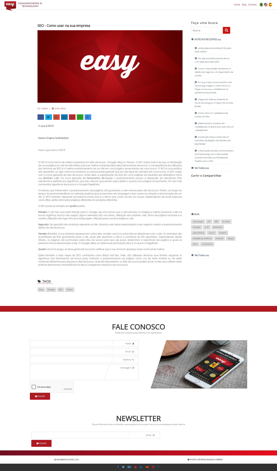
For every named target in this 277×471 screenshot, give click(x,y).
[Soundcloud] (147, 467)
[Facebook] (118, 467)
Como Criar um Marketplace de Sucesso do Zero (211, 115)
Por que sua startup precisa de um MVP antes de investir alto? (212, 60)
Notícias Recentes (207, 39)
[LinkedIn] (141, 467)
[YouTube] (135, 467)
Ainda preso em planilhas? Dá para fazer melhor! (213, 50)
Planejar (196, 227)
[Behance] (130, 467)
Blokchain (217, 227)
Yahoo (70, 289)
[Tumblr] (158, 467)
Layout (212, 233)
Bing (41, 289)
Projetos (222, 233)
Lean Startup (198, 233)
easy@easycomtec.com (68, 459)
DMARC (226, 221)
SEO (60, 289)
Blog (244, 4)
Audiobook (207, 244)
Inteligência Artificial (202, 238)
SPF (209, 221)
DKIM (195, 244)
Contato (252, 4)
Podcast (219, 238)
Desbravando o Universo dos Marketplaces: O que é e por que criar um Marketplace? (214, 127)
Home (237, 4)
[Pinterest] (153, 467)
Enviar (41, 396)
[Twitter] (123, 467)
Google (51, 289)
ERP (216, 221)
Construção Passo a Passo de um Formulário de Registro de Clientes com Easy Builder (213, 140)
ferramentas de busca (99, 177)
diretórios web (51, 177)
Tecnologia (198, 221)
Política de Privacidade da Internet (206, 459)
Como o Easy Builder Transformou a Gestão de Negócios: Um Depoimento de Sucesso (214, 72)
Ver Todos (201, 167)
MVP (207, 227)
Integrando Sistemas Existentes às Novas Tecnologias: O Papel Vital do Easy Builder (214, 103)
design (231, 238)
